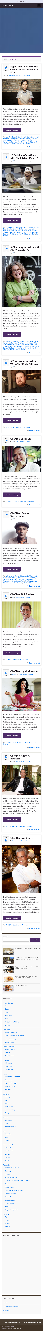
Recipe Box (6, 1165)
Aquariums (8, 1134)
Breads (7, 1174)
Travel (7, 1113)
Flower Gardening (11, 1032)
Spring (7, 1220)
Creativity (8, 1120)
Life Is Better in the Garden (32, 1322)
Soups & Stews (10, 1203)
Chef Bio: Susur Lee (21, 438)
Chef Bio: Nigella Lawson (24, 671)
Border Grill (14, 341)
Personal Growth (10, 1127)
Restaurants (29, 344)
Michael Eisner (14, 344)
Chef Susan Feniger (32, 341)
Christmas (8, 1063)
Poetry (7, 1025)
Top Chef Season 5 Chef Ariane (20, 232)
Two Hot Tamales (20, 349)
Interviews (27, 75)
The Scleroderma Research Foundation (21, 348)
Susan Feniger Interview (21, 346)
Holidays (6, 1060)
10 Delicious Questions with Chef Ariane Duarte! (24, 157)
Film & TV (8, 1012)
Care (6, 1100)
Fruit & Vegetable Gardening (14, 1035)
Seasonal (6, 1214)
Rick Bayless (17, 660)
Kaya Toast (21, 343)
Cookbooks (31, 578)
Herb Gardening (10, 1039)
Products (8, 1089)
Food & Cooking (18, 75)
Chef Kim (30, 140)
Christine (14, 674)
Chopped (20, 578)
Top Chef (21, 142)
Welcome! (6, 1310)
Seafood (8, 1197)
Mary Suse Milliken (32, 343)
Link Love (8, 1154)
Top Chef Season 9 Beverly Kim (13, 144)
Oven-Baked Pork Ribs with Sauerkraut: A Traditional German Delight (26, 976)
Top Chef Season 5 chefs (27, 234)
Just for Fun (9, 1151)
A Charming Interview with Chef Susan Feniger (25, 249)
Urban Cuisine (27, 583)
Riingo (13, 581)
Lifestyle (6, 1094)
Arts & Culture (8, 1003)
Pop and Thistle (7, 5)
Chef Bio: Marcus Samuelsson (19, 515)
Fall (6, 1217)
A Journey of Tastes (12, 576)
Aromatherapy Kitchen (12, 1322)
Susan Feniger (7, 346)
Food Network (18, 742)
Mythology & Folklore (12, 1022)
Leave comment (34, 147)
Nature (7, 1157)
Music (7, 1019)
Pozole (21, 344)
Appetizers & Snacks (12, 1168)
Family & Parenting (11, 1083)
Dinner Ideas (9, 1187)
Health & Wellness (9, 1046)
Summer (8, 1223)
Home (5, 1074)
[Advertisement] (21, 30)
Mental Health (10, 1056)
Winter (7, 1227)
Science (7, 1160)
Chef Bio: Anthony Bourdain (20, 757)
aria (7, 137)
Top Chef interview (24, 230)
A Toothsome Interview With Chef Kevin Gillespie (24, 363)
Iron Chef (21, 579)
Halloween (8, 1066)
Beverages (8, 1171)
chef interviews (22, 229)
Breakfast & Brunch (11, 1177)
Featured (11, 75)
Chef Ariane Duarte (12, 227)
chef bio (6, 140)
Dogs (7, 1140)
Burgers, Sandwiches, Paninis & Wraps (17, 1180)
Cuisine (7, 1184)
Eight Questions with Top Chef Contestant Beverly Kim (24, 69)
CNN (25, 578)
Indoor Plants (9, 1042)
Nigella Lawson (28, 742)
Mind (6, 1123)
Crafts (7, 1103)
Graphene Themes (16, 1328)
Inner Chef (13, 579)
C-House (23, 576)
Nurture (5, 1117)
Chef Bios (12, 140)
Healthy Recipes (10, 1193)
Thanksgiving (9, 1069)
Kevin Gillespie (10, 427)
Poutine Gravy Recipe (21, 985)
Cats (6, 1137)
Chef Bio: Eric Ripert (21, 837)
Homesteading (10, 1110)
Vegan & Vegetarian (11, 1210)
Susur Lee (16, 502)
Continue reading (12, 130)
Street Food (20, 581)
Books (7, 1009)
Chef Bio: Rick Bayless (22, 594)
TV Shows (28, 144)
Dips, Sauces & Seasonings (14, 1190)
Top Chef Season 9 (31, 142)
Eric (6, 75)
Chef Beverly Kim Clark (14, 138)
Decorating (9, 1080)
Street (36, 344)
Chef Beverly (13, 137)
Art (6, 1006)
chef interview (21, 140)
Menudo (6, 344)
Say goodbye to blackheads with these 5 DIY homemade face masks (27, 967)
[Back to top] (38, 1326)
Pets (4, 1131)
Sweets (7, 1206)
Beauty (7, 1097)
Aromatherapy (10, 1049)
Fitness (7, 1052)
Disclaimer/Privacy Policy (11, 1306)
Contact (6, 1302)
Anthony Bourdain (12, 826)
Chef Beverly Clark (24, 137)
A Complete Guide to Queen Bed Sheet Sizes (27, 948)
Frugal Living (9, 1106)
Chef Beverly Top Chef (29, 138)
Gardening (6, 1030)
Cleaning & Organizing (12, 1076)
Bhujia (8, 341)
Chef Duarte (31, 227)
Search (5, 937)
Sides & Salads (10, 1200)
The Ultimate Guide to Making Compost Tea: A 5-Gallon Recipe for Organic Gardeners (27, 958)
